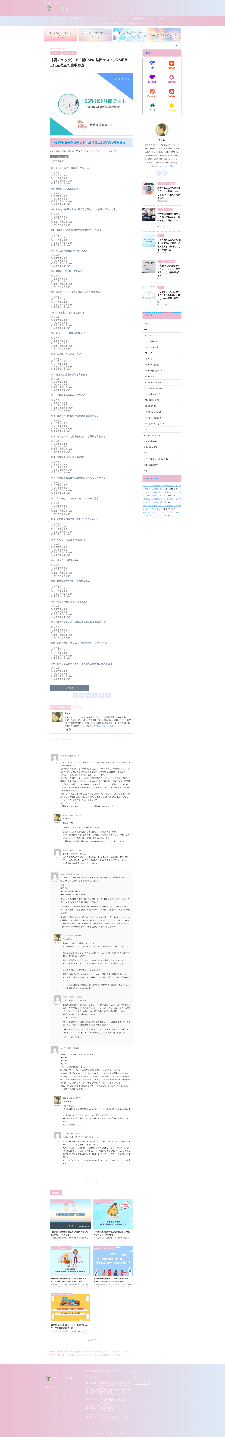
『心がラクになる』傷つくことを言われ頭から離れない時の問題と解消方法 (114, 1418)
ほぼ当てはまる (60, 175)
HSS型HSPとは (68, 739)
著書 (111, 726)
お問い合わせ (137, 1371)
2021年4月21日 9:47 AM (72, 1098)
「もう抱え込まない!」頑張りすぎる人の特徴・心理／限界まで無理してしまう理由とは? (114, 1401)
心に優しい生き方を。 (51, 1387)
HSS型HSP (166, 18)
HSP (103, 18)
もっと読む (93, 1340)
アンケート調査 (142, 1382)
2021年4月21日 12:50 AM (69, 1048)
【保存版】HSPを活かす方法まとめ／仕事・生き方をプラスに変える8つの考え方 (93, 1351)
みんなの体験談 (114, 23)
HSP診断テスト (82, 18)
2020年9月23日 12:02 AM (69, 874)
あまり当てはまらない (63, 180)
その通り (57, 173)
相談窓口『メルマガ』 (60, 18)
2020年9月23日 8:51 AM (72, 936)
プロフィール (100, 726)
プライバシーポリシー (121, 1371)
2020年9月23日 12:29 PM (72, 997)
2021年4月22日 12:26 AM (72, 1134)
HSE (93, 23)
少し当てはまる (60, 178)
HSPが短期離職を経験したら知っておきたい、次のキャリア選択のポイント (114, 1393)
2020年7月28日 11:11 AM (72, 850)
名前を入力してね (59, 156)
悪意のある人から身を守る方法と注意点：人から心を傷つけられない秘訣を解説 (114, 1385)
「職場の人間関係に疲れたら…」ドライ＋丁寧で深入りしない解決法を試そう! (114, 1410)
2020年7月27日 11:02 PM (69, 756)
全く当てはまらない (62, 183)
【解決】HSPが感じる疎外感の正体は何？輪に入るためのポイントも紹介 (89, 1355)
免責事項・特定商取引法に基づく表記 (96, 1371)
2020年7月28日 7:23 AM (72, 815)
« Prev (86, 1181)
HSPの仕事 (124, 18)
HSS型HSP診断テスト (144, 18)
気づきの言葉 (133, 23)
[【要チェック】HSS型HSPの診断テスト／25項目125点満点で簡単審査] (95, 695)
